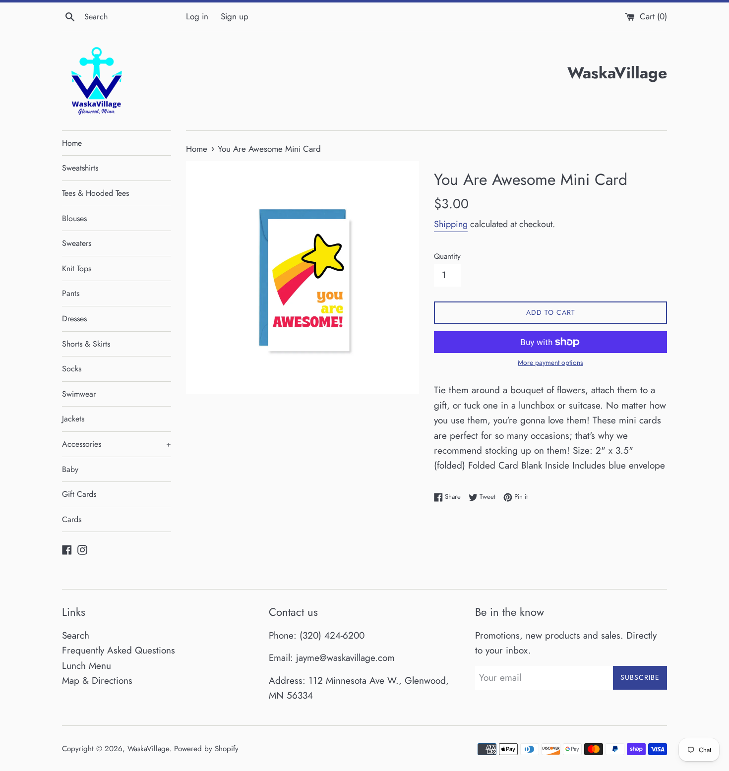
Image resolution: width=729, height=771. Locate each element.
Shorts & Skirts (86, 344)
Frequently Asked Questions (118, 650)
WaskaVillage (148, 748)
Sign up (234, 16)
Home (72, 143)
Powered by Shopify (206, 748)
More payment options (550, 362)
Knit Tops (76, 268)
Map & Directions (97, 680)
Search (75, 635)
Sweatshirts (80, 168)
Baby (70, 469)
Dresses (74, 318)
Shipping (451, 224)
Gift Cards (79, 494)
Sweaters (76, 243)
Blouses (74, 218)
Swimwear (79, 394)
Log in (197, 16)
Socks (71, 368)
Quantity (447, 256)
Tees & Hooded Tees (95, 193)
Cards (71, 519)
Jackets (73, 418)
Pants (70, 293)
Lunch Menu (86, 665)
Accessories (116, 444)
